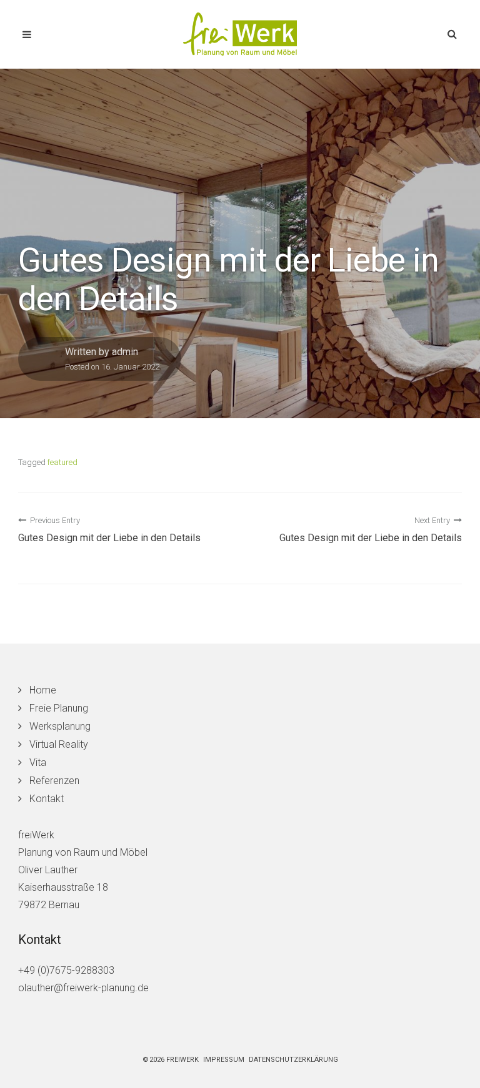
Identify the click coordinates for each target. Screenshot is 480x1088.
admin (125, 352)
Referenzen (54, 781)
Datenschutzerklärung (293, 1059)
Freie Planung (58, 708)
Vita (37, 762)
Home (42, 690)
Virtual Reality (58, 744)
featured (63, 462)
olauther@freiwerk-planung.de (83, 988)
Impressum (223, 1059)
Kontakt (46, 799)
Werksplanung (60, 726)
